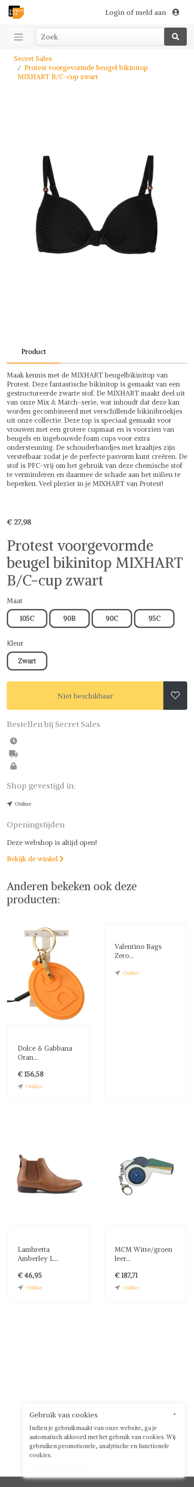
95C (154, 618)
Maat (15, 600)
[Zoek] (175, 37)
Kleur (15, 643)
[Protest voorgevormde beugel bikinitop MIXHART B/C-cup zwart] (97, 224)
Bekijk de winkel (35, 858)
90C (112, 618)
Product (33, 351)
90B (69, 618)
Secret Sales (33, 58)
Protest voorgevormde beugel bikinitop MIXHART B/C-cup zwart (83, 72)
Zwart (27, 660)
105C (27, 618)
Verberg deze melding (59, 1466)
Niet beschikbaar (85, 695)
